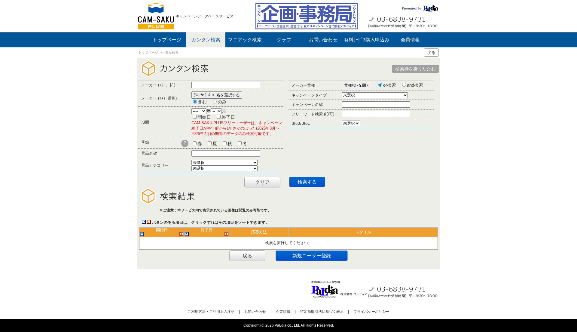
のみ (222, 101)
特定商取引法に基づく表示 (321, 312)
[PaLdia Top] (157, 16)
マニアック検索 (245, 39)
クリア (262, 182)
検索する (307, 181)
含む (202, 101)
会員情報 (410, 39)
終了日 (228, 117)
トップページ (166, 39)
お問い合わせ (323, 39)
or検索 (389, 85)
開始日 (204, 117)
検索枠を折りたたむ (415, 68)
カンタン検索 (205, 39)
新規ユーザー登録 (311, 255)
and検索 (415, 85)
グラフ (284, 39)
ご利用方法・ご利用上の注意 (211, 312)
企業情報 (283, 312)
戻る (431, 52)
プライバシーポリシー (371, 312)
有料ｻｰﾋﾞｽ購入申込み (366, 39)
